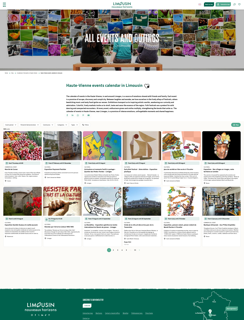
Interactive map (88, 313)
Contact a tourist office (112, 313)
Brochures (99, 313)
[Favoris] (239, 4)
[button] (234, 4)
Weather (125, 313)
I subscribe (87, 306)
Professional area (136, 313)
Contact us (86, 318)
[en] (199, 4)
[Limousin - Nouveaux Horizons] (122, 5)
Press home (149, 313)
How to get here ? (232, 309)
